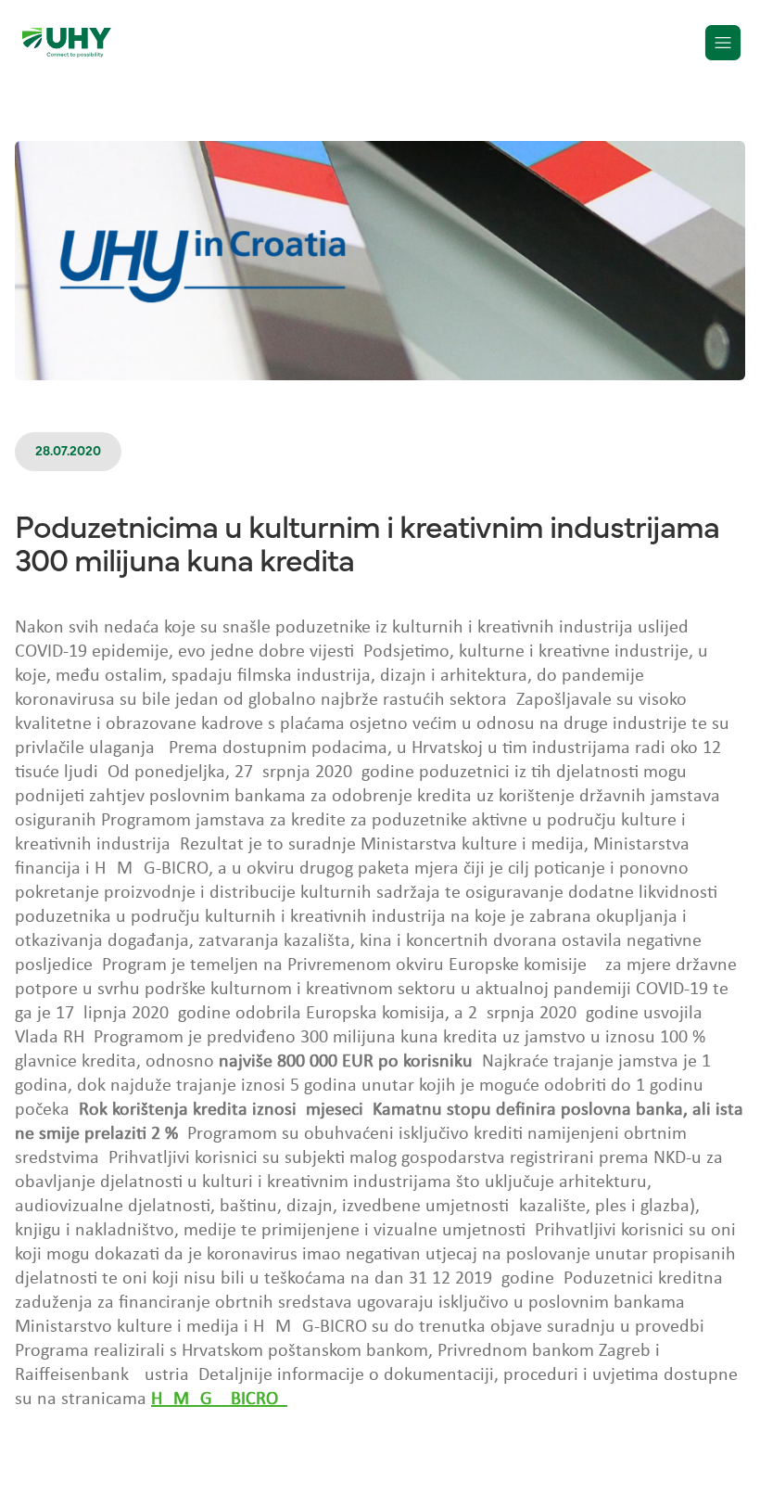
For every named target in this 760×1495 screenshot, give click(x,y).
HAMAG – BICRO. (219, 1399)
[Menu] (723, 42)
